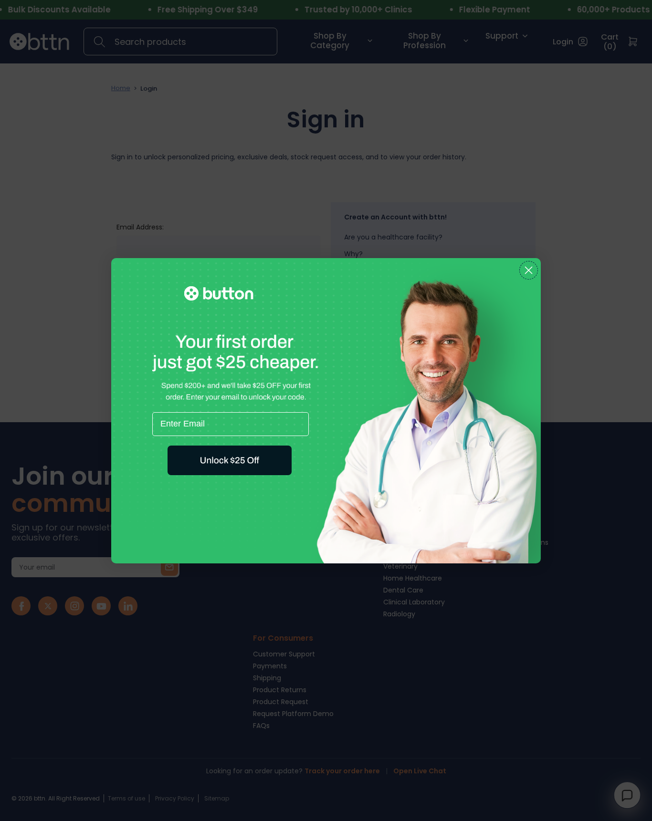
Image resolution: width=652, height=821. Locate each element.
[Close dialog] (528, 270)
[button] (230, 460)
